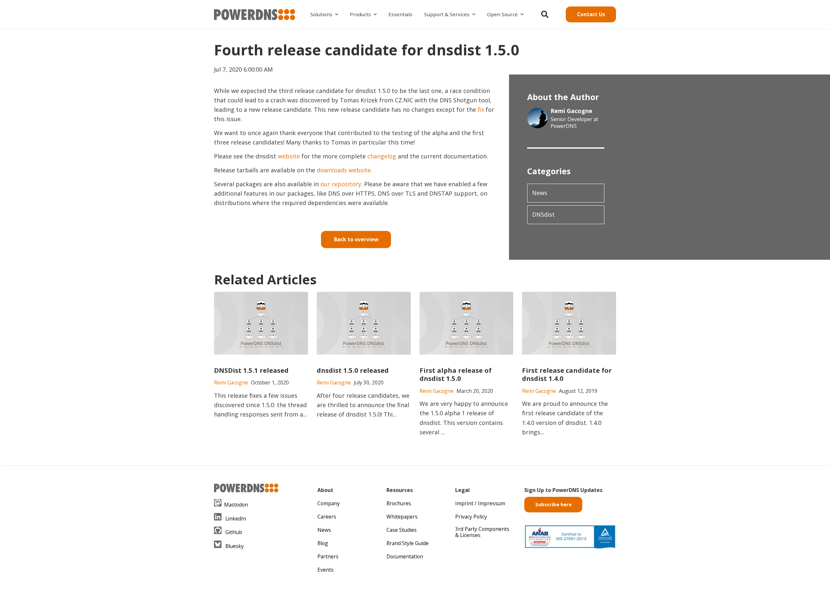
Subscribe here (553, 504)
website (289, 156)
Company (328, 503)
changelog (381, 156)
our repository (340, 184)
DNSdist (543, 214)
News (539, 193)
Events (325, 569)
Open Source (502, 14)
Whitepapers (402, 516)
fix (481, 109)
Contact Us (591, 14)
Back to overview (356, 239)
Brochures (398, 503)
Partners (327, 556)
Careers (326, 516)
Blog (322, 543)
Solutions (321, 14)
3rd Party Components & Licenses (482, 532)
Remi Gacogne (571, 111)
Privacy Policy (471, 516)
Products (360, 14)
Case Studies (401, 529)
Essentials (400, 14)
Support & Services (446, 14)
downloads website (344, 170)
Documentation (404, 556)
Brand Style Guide (407, 543)
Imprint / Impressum (480, 503)
